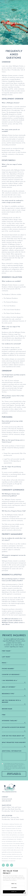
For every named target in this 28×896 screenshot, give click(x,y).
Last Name (6, 657)
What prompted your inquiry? (14, 742)
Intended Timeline (9, 720)
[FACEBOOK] (3, 865)
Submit (14, 774)
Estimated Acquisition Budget (13, 727)
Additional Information (11, 751)
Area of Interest (8, 687)
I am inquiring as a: (9, 680)
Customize (14, 887)
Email (4, 662)
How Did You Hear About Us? (13, 735)
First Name (6, 651)
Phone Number (8, 668)
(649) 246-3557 (6, 800)
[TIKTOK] (11, 865)
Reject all (14, 883)
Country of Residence (10, 674)
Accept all (14, 891)
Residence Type (8, 693)
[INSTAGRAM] (7, 865)
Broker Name (7, 709)
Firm (3, 714)
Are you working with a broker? (11, 701)
